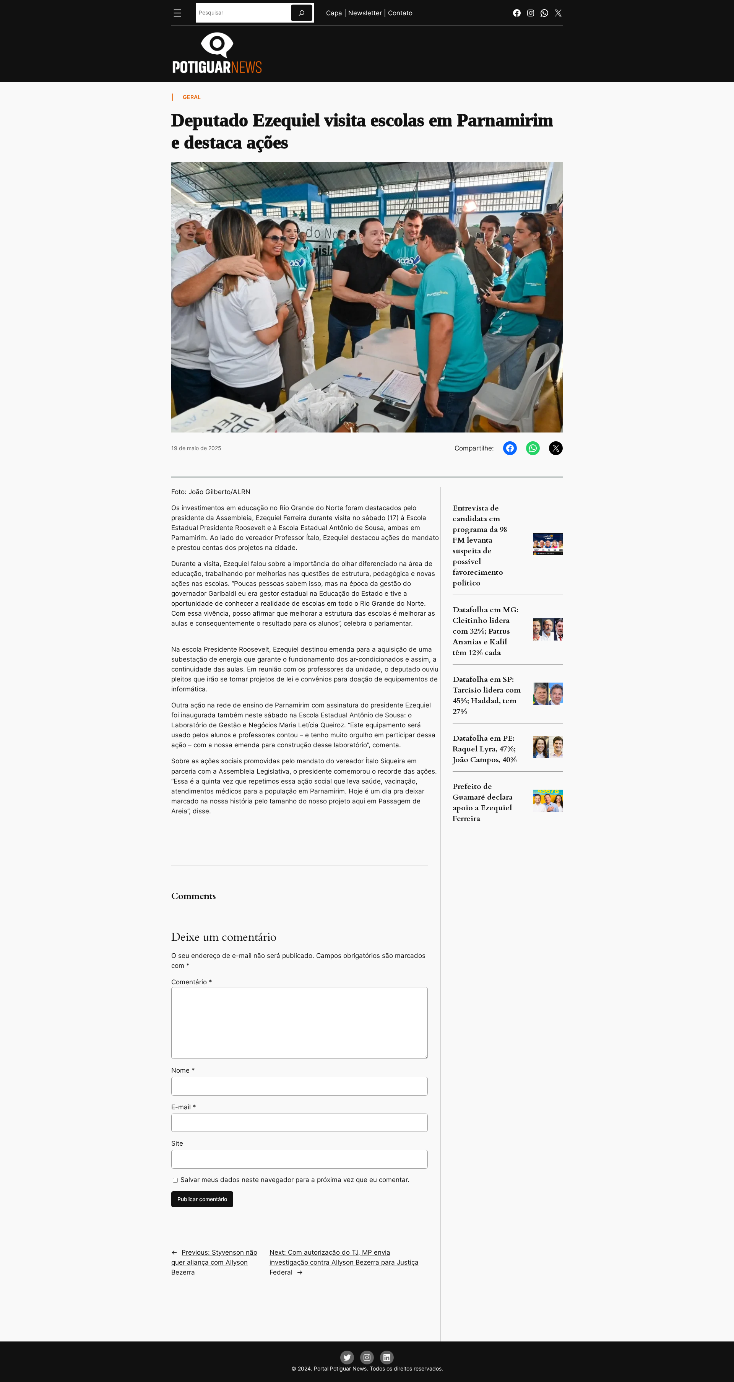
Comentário (191, 982)
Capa (334, 13)
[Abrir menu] (177, 13)
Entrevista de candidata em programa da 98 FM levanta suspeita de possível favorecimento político (480, 545)
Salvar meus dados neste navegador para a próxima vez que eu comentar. (294, 1180)
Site (177, 1143)
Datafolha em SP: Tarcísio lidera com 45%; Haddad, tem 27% (487, 695)
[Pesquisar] (301, 13)
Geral (192, 97)
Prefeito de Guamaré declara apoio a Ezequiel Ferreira (483, 802)
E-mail (183, 1107)
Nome (183, 1070)
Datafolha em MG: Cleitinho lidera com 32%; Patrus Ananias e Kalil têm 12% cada (485, 631)
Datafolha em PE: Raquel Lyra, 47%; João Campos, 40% (485, 749)
